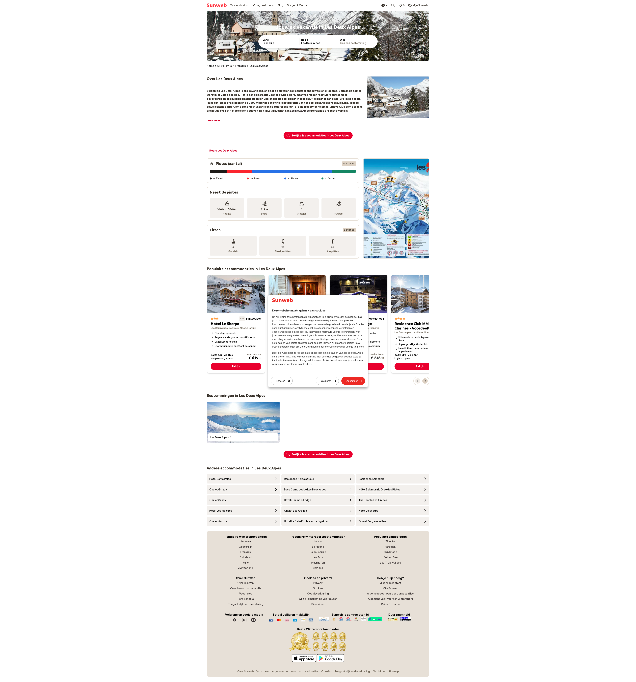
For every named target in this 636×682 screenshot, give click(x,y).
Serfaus (318, 568)
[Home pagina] (217, 5)
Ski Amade (390, 552)
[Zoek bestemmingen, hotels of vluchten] (393, 5)
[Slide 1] (395, 255)
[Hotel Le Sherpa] (236, 324)
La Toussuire (318, 552)
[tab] (223, 150)
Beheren (280, 380)
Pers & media (246, 598)
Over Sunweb (245, 583)
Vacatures (245, 593)
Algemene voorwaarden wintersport (390, 598)
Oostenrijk (245, 546)
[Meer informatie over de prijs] (260, 358)
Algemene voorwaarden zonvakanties (390, 593)
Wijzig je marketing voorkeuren (318, 598)
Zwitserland (245, 568)
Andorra (245, 541)
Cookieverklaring (318, 593)
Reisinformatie (390, 604)
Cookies (318, 588)
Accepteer (352, 380)
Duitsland (246, 557)
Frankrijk (245, 552)
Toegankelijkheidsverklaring (245, 604)
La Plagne (318, 546)
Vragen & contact (390, 583)
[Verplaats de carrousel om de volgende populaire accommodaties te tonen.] (425, 381)
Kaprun (318, 541)
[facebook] (235, 621)
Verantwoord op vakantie (245, 588)
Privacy (317, 583)
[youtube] (253, 621)
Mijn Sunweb (390, 588)
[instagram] (244, 621)
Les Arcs (318, 557)
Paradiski (390, 546)
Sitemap (393, 671)
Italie (245, 562)
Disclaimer (318, 604)
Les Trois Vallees (390, 562)
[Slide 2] (397, 255)
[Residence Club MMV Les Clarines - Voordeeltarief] (420, 324)
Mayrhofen (318, 562)
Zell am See (390, 557)
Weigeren (326, 380)
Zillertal (390, 541)
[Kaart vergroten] (396, 208)
